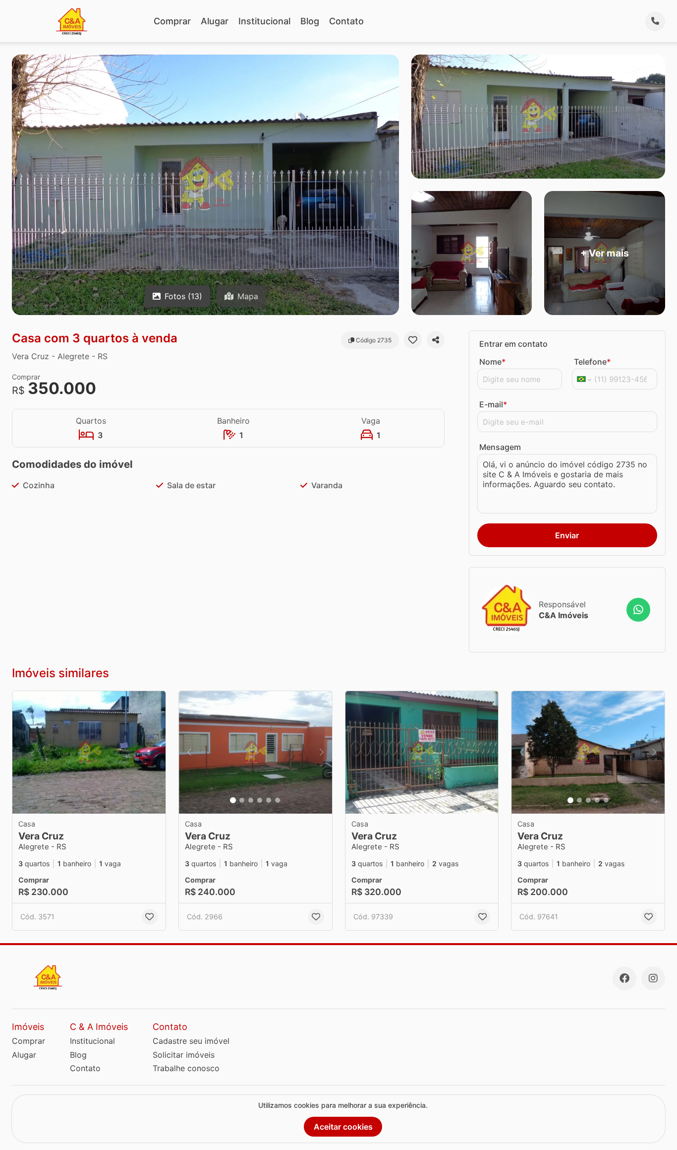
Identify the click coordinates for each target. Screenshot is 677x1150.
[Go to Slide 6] (277, 800)
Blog (309, 21)
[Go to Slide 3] (250, 800)
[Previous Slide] (189, 752)
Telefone (592, 362)
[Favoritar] (413, 340)
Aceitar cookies (343, 1127)
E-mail (493, 404)
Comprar (172, 21)
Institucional (264, 21)
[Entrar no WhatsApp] (638, 610)
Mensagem (500, 447)
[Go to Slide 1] (233, 800)
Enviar (567, 535)
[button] (89, 752)
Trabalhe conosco (186, 1068)
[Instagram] (653, 978)
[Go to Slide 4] (259, 800)
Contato (346, 21)
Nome (492, 362)
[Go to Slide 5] (268, 800)
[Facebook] (624, 978)
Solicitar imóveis (184, 1055)
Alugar (214, 21)
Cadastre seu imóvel (191, 1041)
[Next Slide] (321, 752)
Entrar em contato (513, 344)
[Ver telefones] (655, 21)
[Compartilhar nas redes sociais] (436, 340)
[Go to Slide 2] (241, 800)
